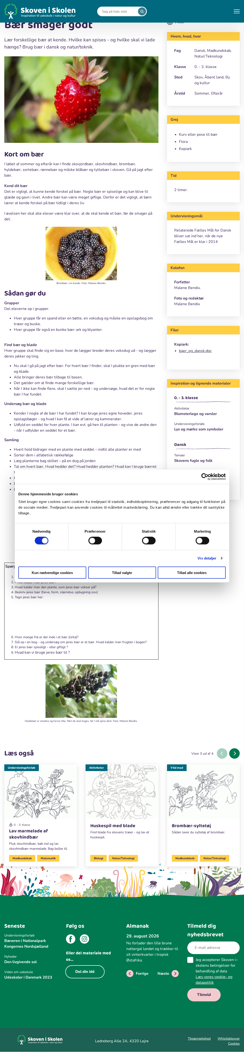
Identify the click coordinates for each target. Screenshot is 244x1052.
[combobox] (118, 11)
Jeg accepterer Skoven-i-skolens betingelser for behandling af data (217, 971)
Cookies (234, 1043)
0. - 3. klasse (186, 398)
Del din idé (85, 971)
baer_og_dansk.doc (195, 350)
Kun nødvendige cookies (52, 572)
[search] (142, 11)
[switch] (95, 541)
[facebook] (70, 939)
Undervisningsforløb (21, 768)
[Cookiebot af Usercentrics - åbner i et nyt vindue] (205, 476)
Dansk (180, 444)
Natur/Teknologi (123, 858)
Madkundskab (22, 858)
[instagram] (84, 939)
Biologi (98, 858)
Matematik (48, 858)
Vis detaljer (207, 558)
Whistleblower (229, 1038)
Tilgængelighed (199, 1038)
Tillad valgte (122, 572)
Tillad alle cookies (192, 572)
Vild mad (177, 768)
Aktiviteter (96, 768)
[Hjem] (40, 11)
